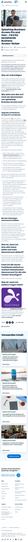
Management (4, 486)
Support (3, 504)
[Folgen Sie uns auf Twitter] (13, 539)
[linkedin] (7, 322)
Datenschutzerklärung (14, 527)
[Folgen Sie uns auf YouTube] (16, 539)
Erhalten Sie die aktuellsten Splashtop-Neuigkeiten (10, 469)
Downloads (17, 509)
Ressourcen (4, 493)
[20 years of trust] (16, 2)
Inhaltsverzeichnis (8, 55)
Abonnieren (7, 326)
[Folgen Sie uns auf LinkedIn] (2, 539)
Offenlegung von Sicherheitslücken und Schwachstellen (6, 513)
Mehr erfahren (6, 364)
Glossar (3, 498)
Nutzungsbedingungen (6, 530)
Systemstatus (4, 509)
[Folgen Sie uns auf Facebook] (10, 539)
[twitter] (12, 322)
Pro (12, 118)
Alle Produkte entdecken (21, 500)
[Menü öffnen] (25, 2)
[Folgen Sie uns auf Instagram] (5, 539)
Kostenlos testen (19, 507)
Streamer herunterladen (7, 517)
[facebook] (10, 322)
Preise (16, 512)
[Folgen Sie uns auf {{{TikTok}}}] (21, 539)
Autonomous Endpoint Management (20, 492)
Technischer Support (6, 507)
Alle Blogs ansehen (14, 456)
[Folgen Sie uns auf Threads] (8, 539)
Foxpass (17, 497)
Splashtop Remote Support (19, 488)
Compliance (4, 527)
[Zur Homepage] (6, 2)
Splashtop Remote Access (19, 484)
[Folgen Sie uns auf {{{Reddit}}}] (18, 539)
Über (2, 481)
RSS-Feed (20, 322)
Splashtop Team (8, 47)
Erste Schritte (18, 504)
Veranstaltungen (5, 488)
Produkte (17, 481)
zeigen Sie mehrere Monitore (11, 155)
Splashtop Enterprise (20, 495)
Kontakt (3, 496)
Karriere (3, 491)
